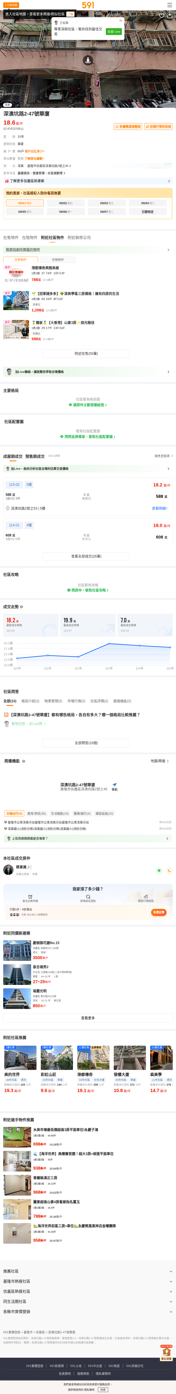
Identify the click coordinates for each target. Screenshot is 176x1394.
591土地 (76, 1366)
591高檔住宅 (134, 1366)
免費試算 (158, 912)
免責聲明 (65, 1373)
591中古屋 (95, 1366)
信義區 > (41, 1332)
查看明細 (159, 508)
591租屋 (114, 1366)
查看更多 (88, 1018)
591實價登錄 (34, 1366)
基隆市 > (29, 1332)
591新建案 (57, 1366)
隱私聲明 (88, 1389)
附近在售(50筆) (86, 353)
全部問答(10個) (86, 743)
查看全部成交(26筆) (86, 556)
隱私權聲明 (103, 1373)
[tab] (20, 259)
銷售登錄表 (162, 456)
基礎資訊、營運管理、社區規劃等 (40, 173)
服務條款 (83, 1373)
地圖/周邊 (158, 761)
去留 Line (114, 31)
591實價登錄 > (13, 1332)
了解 (70, 14)
